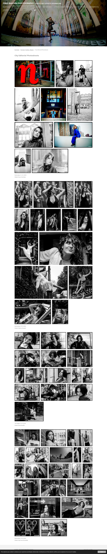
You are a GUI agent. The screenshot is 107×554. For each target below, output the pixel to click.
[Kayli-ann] (27, 437)
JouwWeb (90, 549)
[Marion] (23, 194)
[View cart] (35, 10)
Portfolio (17, 49)
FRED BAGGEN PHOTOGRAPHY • (32, 3)
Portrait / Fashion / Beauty (27, 49)
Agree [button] (102, 551)
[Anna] (27, 340)
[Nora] (35, 73)
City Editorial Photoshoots (41, 49)
